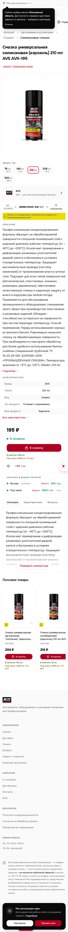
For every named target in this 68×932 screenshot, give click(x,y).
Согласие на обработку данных (20, 821)
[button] (29, 207)
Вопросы (53, 502)
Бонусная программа (14, 762)
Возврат (7, 750)
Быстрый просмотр (20, 624)
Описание (12, 502)
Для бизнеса (10, 785)
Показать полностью (34, 566)
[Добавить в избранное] (30, 589)
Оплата (7, 744)
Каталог (9, 32)
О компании (9, 779)
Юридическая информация (18, 827)
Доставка (8, 738)
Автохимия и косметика (37, 32)
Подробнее (9, 371)
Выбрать (45, 483)
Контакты (8, 791)
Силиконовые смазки (34, 38)
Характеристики (33, 502)
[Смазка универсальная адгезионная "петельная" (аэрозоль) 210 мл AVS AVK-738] (19, 606)
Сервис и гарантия (13, 756)
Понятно (9, 24)
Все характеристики (14, 417)
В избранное (56, 207)
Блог (5, 798)
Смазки (9, 38)
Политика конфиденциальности (20, 815)
